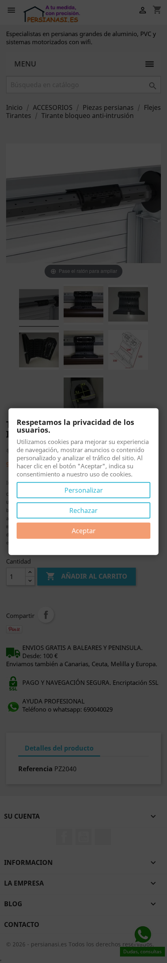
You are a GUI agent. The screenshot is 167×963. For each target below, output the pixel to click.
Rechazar (83, 510)
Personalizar (83, 490)
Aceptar (84, 530)
